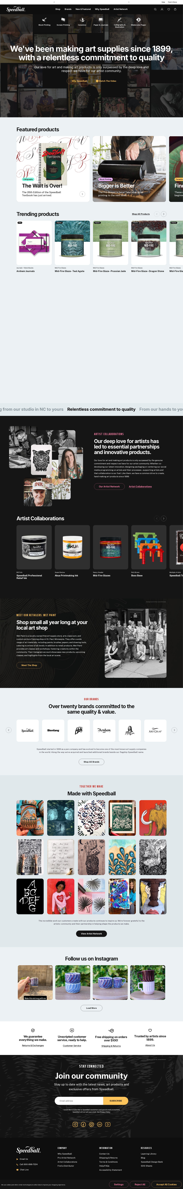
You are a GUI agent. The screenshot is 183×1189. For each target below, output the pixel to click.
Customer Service (72, 1046)
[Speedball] (27, 730)
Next (128, 2)
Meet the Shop (29, 665)
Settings (119, 1184)
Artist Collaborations (140, 486)
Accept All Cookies (166, 1184)
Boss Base (136, 575)
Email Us (24, 1159)
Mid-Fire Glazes (101, 575)
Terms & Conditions (108, 1162)
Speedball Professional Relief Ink (29, 576)
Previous (54, 2)
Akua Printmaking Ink (66, 575)
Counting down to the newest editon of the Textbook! (91, 2)
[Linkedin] (100, 1124)
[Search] (155, 9)
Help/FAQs (104, 1166)
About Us (150, 1045)
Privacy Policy (105, 1112)
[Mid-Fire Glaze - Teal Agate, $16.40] (72, 243)
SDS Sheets (146, 1166)
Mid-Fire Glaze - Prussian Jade (109, 271)
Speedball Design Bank (152, 1162)
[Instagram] (75, 1124)
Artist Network (121, 9)
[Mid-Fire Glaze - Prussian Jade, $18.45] (110, 243)
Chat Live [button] (24, 1169)
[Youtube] (108, 1124)
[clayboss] (78, 730)
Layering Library (148, 1154)
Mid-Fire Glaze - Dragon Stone (147, 271)
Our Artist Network (109, 486)
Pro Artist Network (66, 1158)
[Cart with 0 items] (175, 9)
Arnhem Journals (25, 271)
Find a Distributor (66, 1166)
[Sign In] (162, 9)
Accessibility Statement (110, 1170)
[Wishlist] (168, 9)
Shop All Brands (91, 762)
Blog (143, 1158)
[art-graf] (155, 730)
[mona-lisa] (129, 730)
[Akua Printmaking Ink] (72, 547)
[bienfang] (53, 730)
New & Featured (83, 9)
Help (163, 2)
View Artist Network (91, 933)
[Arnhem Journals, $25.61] (34, 243)
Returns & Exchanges (33, 1045)
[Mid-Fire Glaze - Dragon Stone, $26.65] (148, 243)
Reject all (140, 1184)
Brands (68, 9)
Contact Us (104, 1154)
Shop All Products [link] (141, 214)
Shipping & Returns (111, 1046)
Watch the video (107, 81)
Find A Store (172, 2)
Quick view (34, 259)
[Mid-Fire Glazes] (110, 547)
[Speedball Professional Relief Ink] (34, 547)
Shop (57, 9)
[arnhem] (104, 730)
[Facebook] (83, 1124)
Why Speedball (102, 9)
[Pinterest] (91, 1124)
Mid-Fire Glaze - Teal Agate (69, 271)
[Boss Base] (148, 547)
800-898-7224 (29, 1164)
